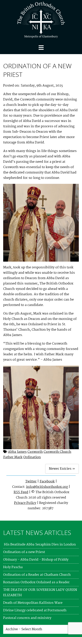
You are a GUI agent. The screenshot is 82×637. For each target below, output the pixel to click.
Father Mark (12, 457)
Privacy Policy (25, 503)
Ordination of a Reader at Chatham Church (37, 575)
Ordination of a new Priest (24, 552)
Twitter (31, 481)
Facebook (47, 481)
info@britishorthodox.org (47, 487)
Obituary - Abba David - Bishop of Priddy (35, 559)
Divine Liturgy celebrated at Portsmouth (34, 610)
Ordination (32, 457)
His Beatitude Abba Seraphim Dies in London (39, 544)
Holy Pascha (13, 567)
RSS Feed (21, 492)
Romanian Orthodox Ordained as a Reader (36, 582)
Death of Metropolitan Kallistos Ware (32, 603)
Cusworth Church (57, 452)
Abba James (17, 452)
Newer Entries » (62, 468)
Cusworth (35, 452)
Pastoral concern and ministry (27, 618)
